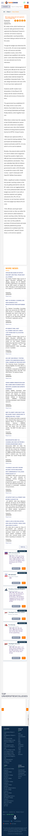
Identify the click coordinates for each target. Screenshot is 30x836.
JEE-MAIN (20, 735)
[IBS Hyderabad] (6, 575)
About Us (5, 812)
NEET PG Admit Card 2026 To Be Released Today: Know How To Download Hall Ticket (15, 414)
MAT (19, 740)
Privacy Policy (20, 812)
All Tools (6, 805)
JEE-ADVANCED (21, 736)
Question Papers (22, 771)
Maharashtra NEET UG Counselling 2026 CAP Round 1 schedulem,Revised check (15, 442)
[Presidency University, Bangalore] (6, 589)
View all (23, 547)
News (8, 11)
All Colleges (6, 762)
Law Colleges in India (8, 751)
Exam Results (21, 770)
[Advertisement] (15, 249)
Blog (4, 814)
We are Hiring (10, 814)
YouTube (13, 823)
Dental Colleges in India (9, 754)
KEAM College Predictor (9, 796)
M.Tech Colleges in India (9, 749)
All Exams (20, 754)
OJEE (19, 751)
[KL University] (6, 625)
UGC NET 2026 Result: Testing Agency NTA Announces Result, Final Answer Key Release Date (15, 360)
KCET (19, 752)
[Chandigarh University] (6, 644)
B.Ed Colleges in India (9, 753)
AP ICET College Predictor (10, 788)
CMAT (19, 743)
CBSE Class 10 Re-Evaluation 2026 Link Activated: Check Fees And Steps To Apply (15, 523)
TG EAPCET (21, 746)
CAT (19, 738)
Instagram (18, 821)
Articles (20, 776)
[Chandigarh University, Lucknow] (6, 612)
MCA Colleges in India (9, 745)
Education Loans (22, 774)
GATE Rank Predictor (8, 801)
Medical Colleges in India (9, 740)
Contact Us (12, 812)
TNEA (19, 749)
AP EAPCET (21, 744)
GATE (19, 733)
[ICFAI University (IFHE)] (6, 553)
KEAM (19, 748)
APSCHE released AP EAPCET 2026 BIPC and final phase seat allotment (15, 274)
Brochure (16, 568)
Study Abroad (21, 773)
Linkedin (6, 823)
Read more (8, 296)
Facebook (6, 821)
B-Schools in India (8, 738)
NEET (19, 741)
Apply (23, 568)
